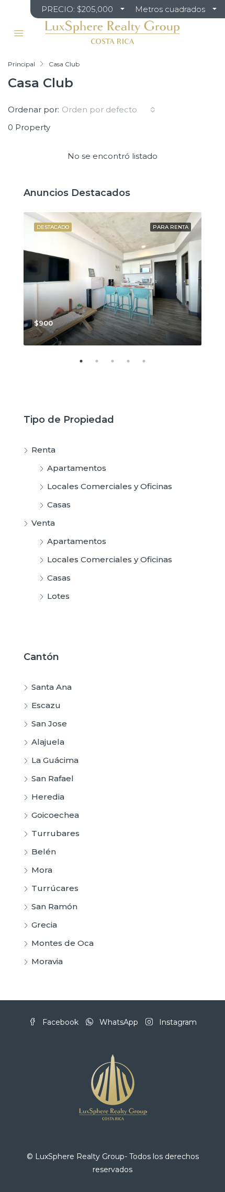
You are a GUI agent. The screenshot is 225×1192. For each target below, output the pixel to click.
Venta (43, 523)
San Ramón (54, 906)
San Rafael (52, 778)
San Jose (49, 723)
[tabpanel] (112, 278)
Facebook (59, 1022)
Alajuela (47, 742)
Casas (59, 505)
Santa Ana (51, 687)
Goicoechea (55, 815)
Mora (41, 870)
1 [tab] (86, 365)
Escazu (46, 705)
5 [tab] (149, 365)
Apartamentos (76, 468)
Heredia (47, 797)
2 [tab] (102, 365)
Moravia (47, 961)
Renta (43, 450)
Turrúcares (54, 888)
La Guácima (54, 760)
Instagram (177, 1022)
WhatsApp (117, 1022)
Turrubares (55, 833)
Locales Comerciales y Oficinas (109, 486)
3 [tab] (118, 365)
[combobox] (108, 110)
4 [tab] (133, 365)
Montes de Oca (62, 943)
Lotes (58, 596)
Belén (43, 852)
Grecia (44, 925)
